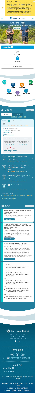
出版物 (21, 384)
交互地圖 (18, 385)
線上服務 (15, 384)
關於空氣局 (9, 377)
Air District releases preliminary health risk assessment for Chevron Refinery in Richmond (16, 244)
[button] (1, 32)
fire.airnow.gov (23, 8)
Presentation (7, 130)
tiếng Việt (10, 150)
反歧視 (20, 117)
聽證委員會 (29, 195)
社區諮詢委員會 (21, 195)
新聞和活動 (5, 384)
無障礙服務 (14, 117)
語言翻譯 (18, 379)
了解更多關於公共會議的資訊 (8, 199)
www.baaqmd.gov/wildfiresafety (15, 11)
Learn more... (18, 61)
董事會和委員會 (5, 195)
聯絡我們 (19, 377)
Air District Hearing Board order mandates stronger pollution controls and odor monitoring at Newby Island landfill (17, 225)
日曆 (25, 117)
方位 (19, 341)
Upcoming (6, 114)
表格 (25, 384)
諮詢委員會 (13, 195)
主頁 (3, 377)
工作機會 (30, 384)
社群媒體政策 (27, 390)
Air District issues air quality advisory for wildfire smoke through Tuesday (17, 211)
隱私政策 (20, 390)
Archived (17, 114)
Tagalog (5, 150)
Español (15, 150)
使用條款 (14, 390)
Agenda (6, 128)
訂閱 (8, 358)
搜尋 (14, 377)
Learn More (17, 28)
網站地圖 (30, 377)
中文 (10, 151)
